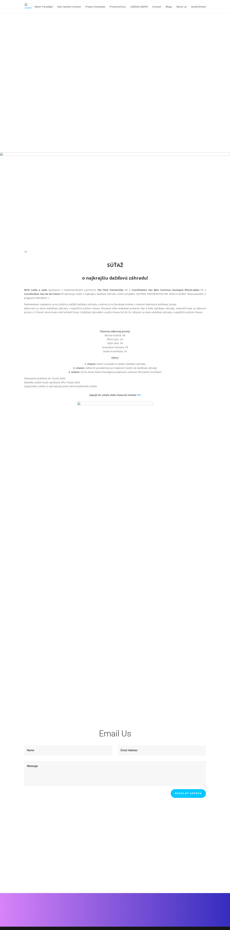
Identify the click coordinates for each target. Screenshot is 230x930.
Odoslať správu (188, 793)
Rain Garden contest (69, 7)
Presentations (118, 7)
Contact (156, 7)
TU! (139, 395)
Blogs (169, 7)
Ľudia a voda (115, 649)
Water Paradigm (44, 7)
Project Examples (95, 7)
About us (181, 7)
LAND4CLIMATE (139, 7)
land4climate (198, 7)
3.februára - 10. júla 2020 (50, 127)
